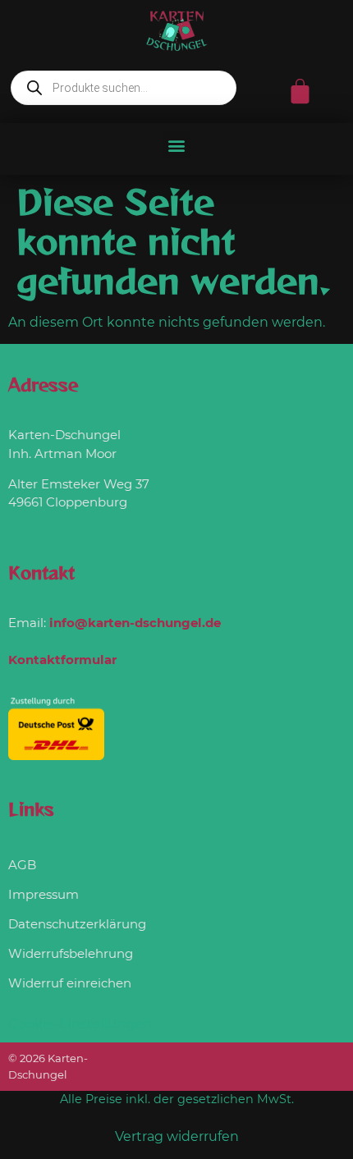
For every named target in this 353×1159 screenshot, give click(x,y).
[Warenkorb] (300, 91)
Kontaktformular (62, 659)
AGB (22, 865)
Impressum (43, 894)
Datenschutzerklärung (77, 924)
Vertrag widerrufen (177, 1136)
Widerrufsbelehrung (70, 953)
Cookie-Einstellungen (80, 1024)
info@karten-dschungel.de (135, 622)
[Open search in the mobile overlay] (123, 88)
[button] (176, 144)
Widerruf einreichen (69, 983)
